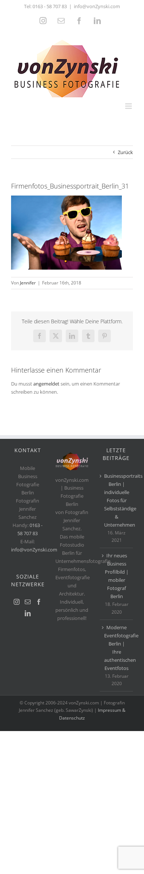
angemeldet (46, 383)
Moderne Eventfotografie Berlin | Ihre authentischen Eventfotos (116, 647)
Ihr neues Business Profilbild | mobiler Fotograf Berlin (116, 576)
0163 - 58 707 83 (49, 6)
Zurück (125, 152)
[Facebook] (39, 602)
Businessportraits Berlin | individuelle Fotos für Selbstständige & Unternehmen (116, 500)
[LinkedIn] (28, 613)
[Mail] (28, 602)
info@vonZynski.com (97, 6)
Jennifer (28, 283)
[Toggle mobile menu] (129, 106)
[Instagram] (17, 602)
